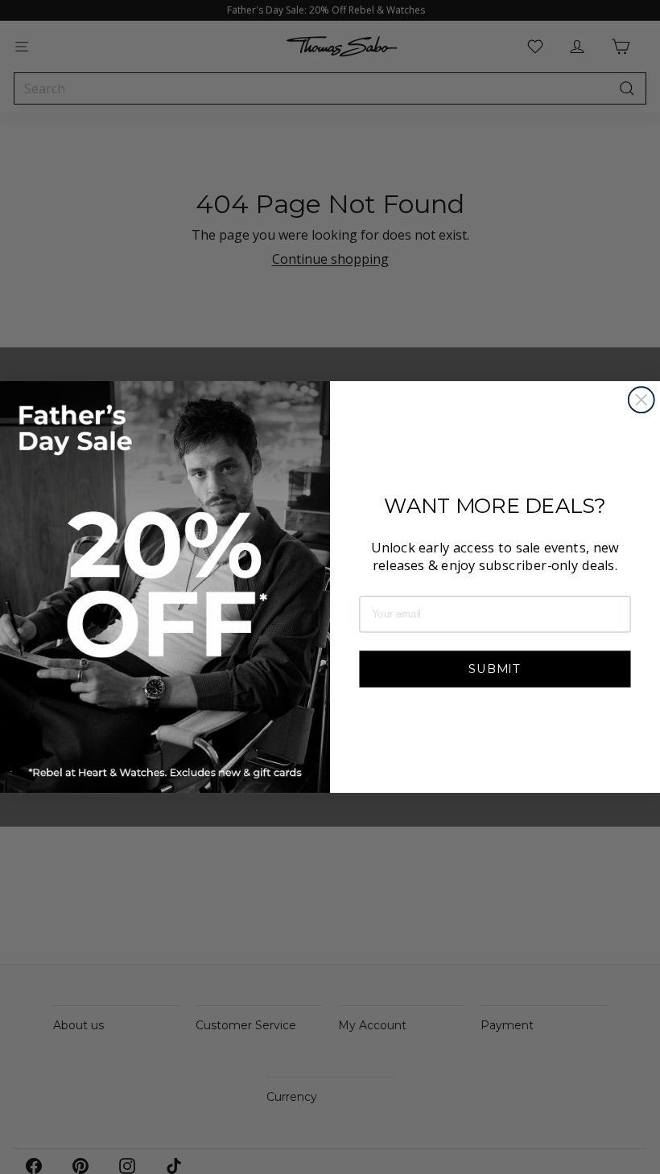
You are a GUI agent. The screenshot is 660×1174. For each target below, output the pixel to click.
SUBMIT (495, 668)
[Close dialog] (641, 400)
